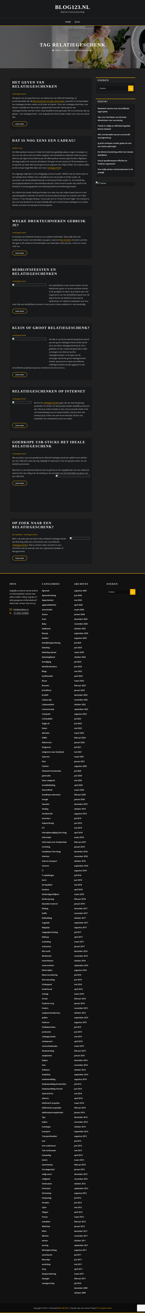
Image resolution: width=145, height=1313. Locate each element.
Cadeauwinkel (48, 704)
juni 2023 (78, 666)
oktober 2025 (80, 628)
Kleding (45, 908)
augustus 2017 (80, 927)
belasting (46, 647)
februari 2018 (80, 899)
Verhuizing (46, 1193)
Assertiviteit (47, 609)
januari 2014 (79, 1112)
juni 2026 (78, 595)
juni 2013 (78, 1145)
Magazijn (46, 927)
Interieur (46, 856)
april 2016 (78, 989)
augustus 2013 (80, 1136)
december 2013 (80, 1117)
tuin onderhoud (49, 1145)
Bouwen (45, 685)
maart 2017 (79, 941)
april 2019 (78, 832)
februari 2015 (80, 1051)
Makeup (45, 937)
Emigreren (46, 747)
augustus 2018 (80, 870)
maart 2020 (79, 790)
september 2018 (81, 866)
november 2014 (81, 1065)
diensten (45, 733)
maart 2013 (79, 1160)
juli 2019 (77, 818)
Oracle (45, 998)
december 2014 (80, 1060)
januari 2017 (79, 946)
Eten (44, 761)
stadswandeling (48, 1079)
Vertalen (45, 1202)
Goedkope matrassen (51, 794)
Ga (131, 88)
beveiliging (46, 662)
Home (68, 22)
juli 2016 (77, 975)
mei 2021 (78, 752)
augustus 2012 (80, 1193)
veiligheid (46, 1179)
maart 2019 (79, 837)
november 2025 (81, 624)
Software (46, 1070)
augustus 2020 (80, 766)
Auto (44, 619)
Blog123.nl (72, 7)
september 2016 (81, 965)
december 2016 (80, 951)
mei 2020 (78, 780)
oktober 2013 (80, 1126)
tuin (43, 1141)
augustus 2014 (80, 1079)
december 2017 (80, 908)
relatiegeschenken (51, 403)
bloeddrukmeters (49, 666)
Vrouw (45, 1217)
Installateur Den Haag (51, 851)
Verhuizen (46, 1188)
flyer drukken (65, 240)
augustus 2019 (80, 813)
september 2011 (81, 1245)
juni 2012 (78, 1202)
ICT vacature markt (104, 1308)
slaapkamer (47, 1055)
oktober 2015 (80, 1013)
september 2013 (81, 1131)
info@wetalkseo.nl (21, 609)
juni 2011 (78, 1259)
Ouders (45, 1008)
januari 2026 (79, 614)
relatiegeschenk (19, 94)
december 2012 (80, 1174)
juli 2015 (77, 1027)
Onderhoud (47, 989)
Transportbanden (49, 1136)
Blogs (44, 671)
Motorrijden (47, 970)
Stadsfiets (46, 1074)
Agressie (45, 590)
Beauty (45, 633)
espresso (46, 756)
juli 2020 (77, 771)
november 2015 (81, 1008)
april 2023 (78, 676)
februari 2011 (80, 1278)
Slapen (45, 1060)
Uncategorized (48, 1169)
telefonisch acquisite (51, 1103)
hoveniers (46, 818)
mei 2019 (78, 828)
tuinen (44, 1160)
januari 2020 (79, 799)
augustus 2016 (80, 970)
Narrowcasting (48, 979)
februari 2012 (80, 1221)
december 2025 (80, 619)
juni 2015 (78, 1032)
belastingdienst (48, 657)
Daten (44, 728)
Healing (45, 809)
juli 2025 (77, 643)
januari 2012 (79, 1226)
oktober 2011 (80, 1240)
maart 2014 (79, 1103)
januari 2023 (79, 690)
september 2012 (81, 1188)
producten (46, 1032)
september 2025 (81, 633)
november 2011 (81, 1236)
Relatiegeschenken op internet (48, 391)
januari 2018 (79, 904)
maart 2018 (79, 894)
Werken (45, 1236)
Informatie (46, 837)
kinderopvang (48, 899)
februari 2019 (80, 842)
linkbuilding (47, 918)
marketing (46, 941)
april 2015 (78, 1041)
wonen (45, 1240)
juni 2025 (78, 647)
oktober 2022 (80, 704)
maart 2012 (79, 1217)
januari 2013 (79, 1169)
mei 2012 (78, 1207)
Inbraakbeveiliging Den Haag (54, 832)
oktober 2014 (80, 1070)
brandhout (46, 690)
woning (45, 1245)
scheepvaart (47, 1041)
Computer (46, 714)
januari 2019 (79, 847)
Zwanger (45, 1278)
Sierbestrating (48, 1051)
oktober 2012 (80, 1183)
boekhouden (47, 676)
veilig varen (47, 1174)
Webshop (46, 1226)
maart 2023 (79, 681)
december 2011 (80, 1231)
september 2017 (81, 922)
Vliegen (45, 1212)
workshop (46, 1264)
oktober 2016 (80, 960)
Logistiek (46, 922)
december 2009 (80, 1288)
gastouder (46, 775)
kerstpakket (17, 534)
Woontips (46, 1259)
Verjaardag (46, 1198)
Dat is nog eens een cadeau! (44, 140)
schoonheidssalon (50, 1046)
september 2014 (81, 1074)
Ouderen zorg (48, 1003)
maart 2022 (79, 733)
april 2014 (78, 1098)
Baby (44, 624)
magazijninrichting (50, 932)
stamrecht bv (47, 1093)
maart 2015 (79, 1046)
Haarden (45, 804)
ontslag (45, 994)
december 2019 (80, 804)
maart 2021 (79, 756)
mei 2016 (78, 984)
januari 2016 (79, 1003)
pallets (45, 1017)
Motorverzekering (50, 975)
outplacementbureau (51, 1013)
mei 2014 (78, 1093)
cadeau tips (17, 148)
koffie (44, 913)
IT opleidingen (48, 875)
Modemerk (46, 956)
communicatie (48, 709)
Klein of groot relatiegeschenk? (51, 328)
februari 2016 (80, 998)
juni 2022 (78, 723)
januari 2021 (79, 761)
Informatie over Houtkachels (54, 842)
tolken (44, 1122)
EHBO (44, 737)
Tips (43, 1117)
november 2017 (81, 913)
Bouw (44, 681)
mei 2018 (78, 885)
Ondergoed (47, 984)
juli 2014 (77, 1084)
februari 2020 (80, 794)
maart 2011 (79, 1274)
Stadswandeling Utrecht (52, 1089)
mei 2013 (78, 1150)
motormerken (48, 965)
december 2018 (80, 851)
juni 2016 (78, 979)
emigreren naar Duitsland (53, 752)
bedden (45, 638)
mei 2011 (78, 1264)
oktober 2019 (80, 809)
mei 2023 (78, 671)
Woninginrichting (49, 1250)
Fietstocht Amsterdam (51, 771)
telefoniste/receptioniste (52, 1112)
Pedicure (46, 1022)
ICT (43, 828)
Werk (44, 1231)
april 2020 (78, 785)
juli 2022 (77, 718)
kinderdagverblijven (50, 894)
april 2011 (78, 1269)
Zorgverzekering (49, 1274)
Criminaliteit (47, 718)
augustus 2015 (80, 1022)
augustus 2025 (80, 638)
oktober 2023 (80, 657)
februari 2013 (80, 1164)
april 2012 (78, 1212)
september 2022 (81, 709)
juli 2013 (77, 1141)
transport (46, 1131)
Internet (45, 866)
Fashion (45, 766)
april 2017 (78, 937)
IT (43, 870)
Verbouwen (47, 1183)
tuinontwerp (47, 1164)
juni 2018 (78, 880)
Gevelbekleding (48, 785)
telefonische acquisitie (51, 1108)
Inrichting (46, 847)
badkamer (46, 628)
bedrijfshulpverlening (51, 643)
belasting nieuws (49, 652)
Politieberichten (49, 1027)
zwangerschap (48, 1283)
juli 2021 (77, 747)
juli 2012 (77, 1198)
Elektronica (47, 742)
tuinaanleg (46, 1155)
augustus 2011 (80, 1250)
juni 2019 (78, 823)
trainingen (46, 1126)
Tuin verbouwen (49, 1150)
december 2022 (80, 695)
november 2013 (81, 1122)
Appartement (47, 600)
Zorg (44, 1269)
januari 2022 (79, 742)
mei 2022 (78, 728)
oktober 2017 (80, 918)
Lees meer (19, 124)
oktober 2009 (80, 1293)
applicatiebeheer (49, 605)
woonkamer (47, 1255)
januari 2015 (79, 1055)
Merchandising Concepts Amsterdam (49, 101)
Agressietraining (49, 595)
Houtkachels (47, 813)
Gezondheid (47, 790)
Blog (77, 22)
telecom (45, 1098)
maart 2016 (79, 994)
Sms (44, 1065)
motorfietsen (47, 960)
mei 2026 (78, 600)
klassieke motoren (50, 904)
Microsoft (46, 951)
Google (45, 799)
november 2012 (81, 1179)
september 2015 (81, 1017)
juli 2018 (77, 875)
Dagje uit (46, 723)
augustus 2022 (80, 714)
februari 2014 (80, 1108)
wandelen (46, 1221)
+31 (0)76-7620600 (21, 613)
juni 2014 (78, 1089)
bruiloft (45, 695)
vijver (44, 1207)
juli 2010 (77, 1283)
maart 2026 (79, 609)
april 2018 (78, 889)
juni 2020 (78, 775)
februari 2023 (80, 685)
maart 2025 (79, 652)
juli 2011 (77, 1255)
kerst (44, 880)
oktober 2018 (80, 861)
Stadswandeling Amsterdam (54, 1084)
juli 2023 (77, 662)
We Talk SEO (64, 1308)
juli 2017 (77, 932)
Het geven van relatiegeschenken (79, 50)
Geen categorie (48, 780)
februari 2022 (80, 737)
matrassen (46, 946)
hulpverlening (48, 823)
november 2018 (81, 856)
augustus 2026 (80, 590)
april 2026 (78, 605)
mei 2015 (78, 1036)
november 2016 (81, 956)
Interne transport (49, 861)
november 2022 (81, 700)
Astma (44, 614)
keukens (45, 889)
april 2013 (78, 1155)
